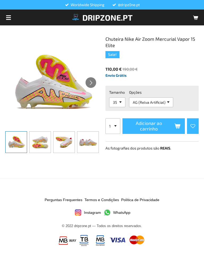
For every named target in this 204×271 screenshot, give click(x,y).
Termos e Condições (101, 200)
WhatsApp (121, 212)
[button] (16, 142)
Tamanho (117, 92)
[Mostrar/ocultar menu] (8, 17)
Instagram (92, 212)
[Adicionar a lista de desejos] (193, 126)
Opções (135, 92)
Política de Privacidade (140, 200)
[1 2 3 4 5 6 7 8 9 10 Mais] (112, 126)
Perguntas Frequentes (63, 200)
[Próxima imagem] (91, 82)
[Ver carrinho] (195, 17)
